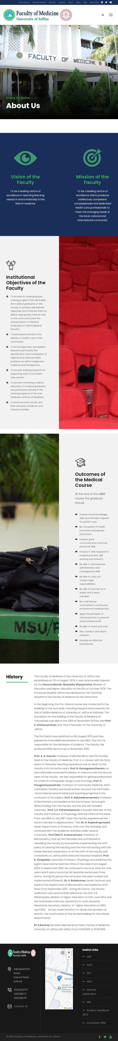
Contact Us (21, 1006)
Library (52, 2)
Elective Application (89, 992)
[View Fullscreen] (49, 952)
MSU (78, 2)
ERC (89, 973)
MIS (89, 1002)
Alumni (62, 2)
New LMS (94, 2)
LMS (85, 2)
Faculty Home (39, 2)
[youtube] (111, 2)
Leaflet (69, 1008)
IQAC (70, 2)
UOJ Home (24, 2)
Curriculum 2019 (96, 1023)
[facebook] (102, 2)
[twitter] (106, 2)
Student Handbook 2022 (95, 1012)
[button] (59, 979)
